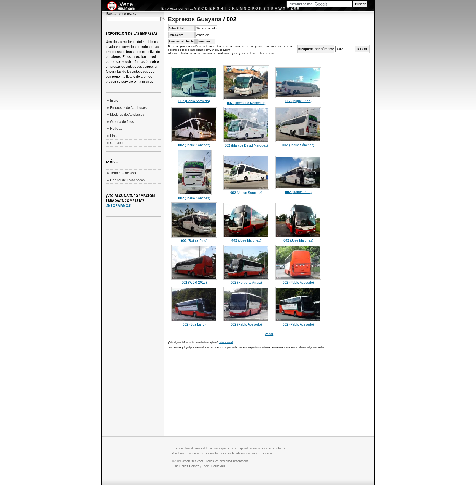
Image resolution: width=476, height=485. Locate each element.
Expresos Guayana (194, 19)
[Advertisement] (214, 391)
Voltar (269, 334)
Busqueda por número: (316, 49)
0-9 (296, 8)
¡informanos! (226, 342)
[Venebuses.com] (123, 6)
